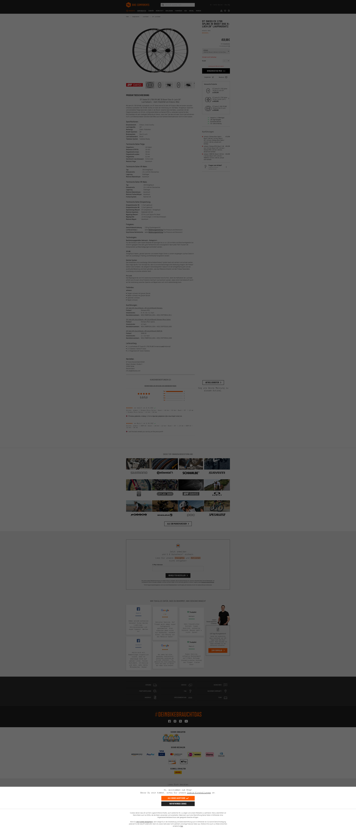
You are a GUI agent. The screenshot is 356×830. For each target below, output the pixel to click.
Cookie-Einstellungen (199, 793)
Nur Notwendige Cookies (178, 803)
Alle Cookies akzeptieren (176, 798)
